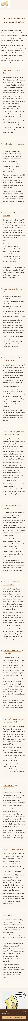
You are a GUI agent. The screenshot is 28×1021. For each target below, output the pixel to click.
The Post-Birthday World (12, 650)
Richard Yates (8, 508)
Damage (6, 849)
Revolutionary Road (11, 505)
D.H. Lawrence (9, 292)
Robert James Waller (11, 722)
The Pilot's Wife (9, 785)
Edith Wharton (9, 584)
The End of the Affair (11, 358)
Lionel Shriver (9, 653)
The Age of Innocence (11, 582)
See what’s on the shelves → (14, 1017)
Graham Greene (9, 360)
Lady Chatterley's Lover (12, 289)
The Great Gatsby (10, 213)
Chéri (6, 915)
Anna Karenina (9, 70)
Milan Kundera (15, 434)
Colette (13, 915)
